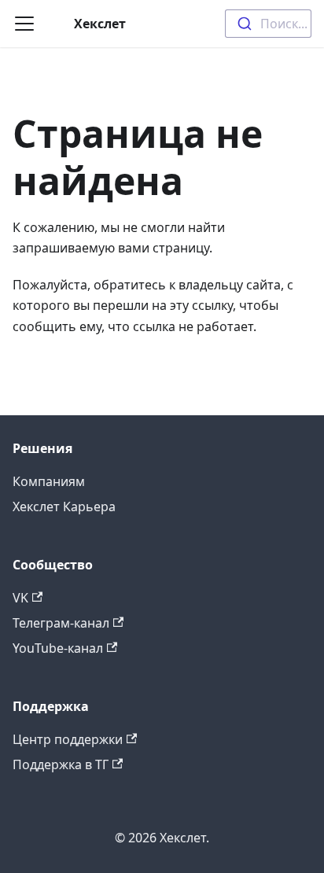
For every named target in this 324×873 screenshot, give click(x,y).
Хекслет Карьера (64, 506)
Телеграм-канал (61, 623)
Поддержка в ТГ (61, 764)
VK (20, 597)
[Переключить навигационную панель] (24, 23)
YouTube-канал (58, 648)
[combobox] (268, 23)
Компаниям (49, 481)
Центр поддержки (68, 739)
